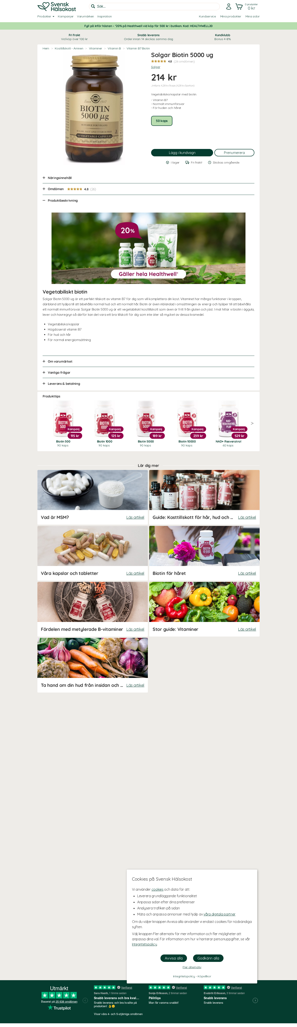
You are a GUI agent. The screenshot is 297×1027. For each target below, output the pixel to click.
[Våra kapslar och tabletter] (92, 553)
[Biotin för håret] (204, 553)
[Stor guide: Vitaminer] (204, 609)
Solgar (155, 67)
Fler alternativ (192, 967)
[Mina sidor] (229, 6)
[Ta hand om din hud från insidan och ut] (92, 665)
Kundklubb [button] (222, 37)
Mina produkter (230, 16)
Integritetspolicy (144, 944)
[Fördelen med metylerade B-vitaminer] (92, 609)
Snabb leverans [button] (148, 37)
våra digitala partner (219, 914)
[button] (247, 6)
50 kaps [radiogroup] (162, 121)
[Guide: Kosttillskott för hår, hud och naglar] (204, 497)
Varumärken (85, 16)
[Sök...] (93, 6)
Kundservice (207, 16)
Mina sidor (252, 16)
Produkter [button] (44, 16)
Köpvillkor (204, 976)
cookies (158, 889)
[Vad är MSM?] (92, 497)
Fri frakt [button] (74, 37)
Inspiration (104, 16)
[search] (154, 6)
